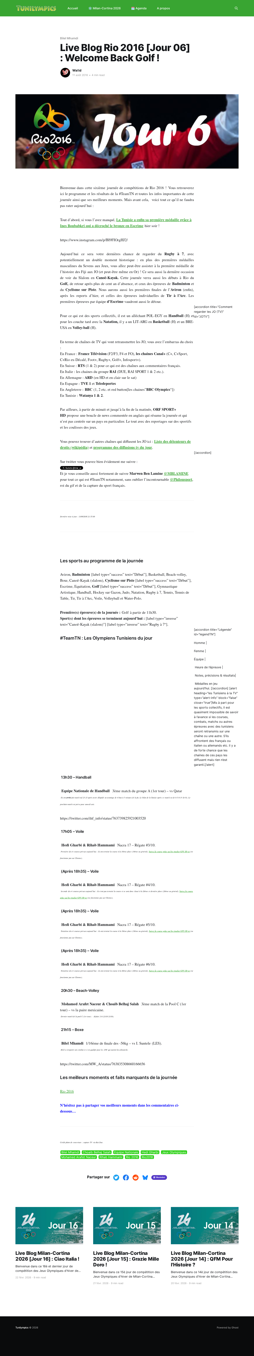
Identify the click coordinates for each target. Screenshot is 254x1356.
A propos (163, 8)
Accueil (72, 8)
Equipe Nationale (126, 1152)
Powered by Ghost (228, 1327)
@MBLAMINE (176, 473)
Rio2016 (147, 1157)
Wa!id (76, 70)
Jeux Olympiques (174, 1152)
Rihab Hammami (110, 1157)
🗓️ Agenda (139, 8)
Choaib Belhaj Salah (97, 1152)
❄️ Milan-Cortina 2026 (104, 8)
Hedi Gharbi (150, 1152)
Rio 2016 (67, 1091)
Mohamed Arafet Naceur (78, 1157)
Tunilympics (21, 1327)
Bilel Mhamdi (69, 38)
